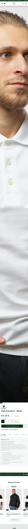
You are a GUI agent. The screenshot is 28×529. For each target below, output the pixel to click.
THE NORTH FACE (10, 512)
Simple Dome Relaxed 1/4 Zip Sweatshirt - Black (14, 514)
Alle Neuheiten (15, 519)
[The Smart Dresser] (14, 3)
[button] (25, 3)
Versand (17, 416)
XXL (17, 421)
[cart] (25, 3)
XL (13, 421)
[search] (23, 3)
